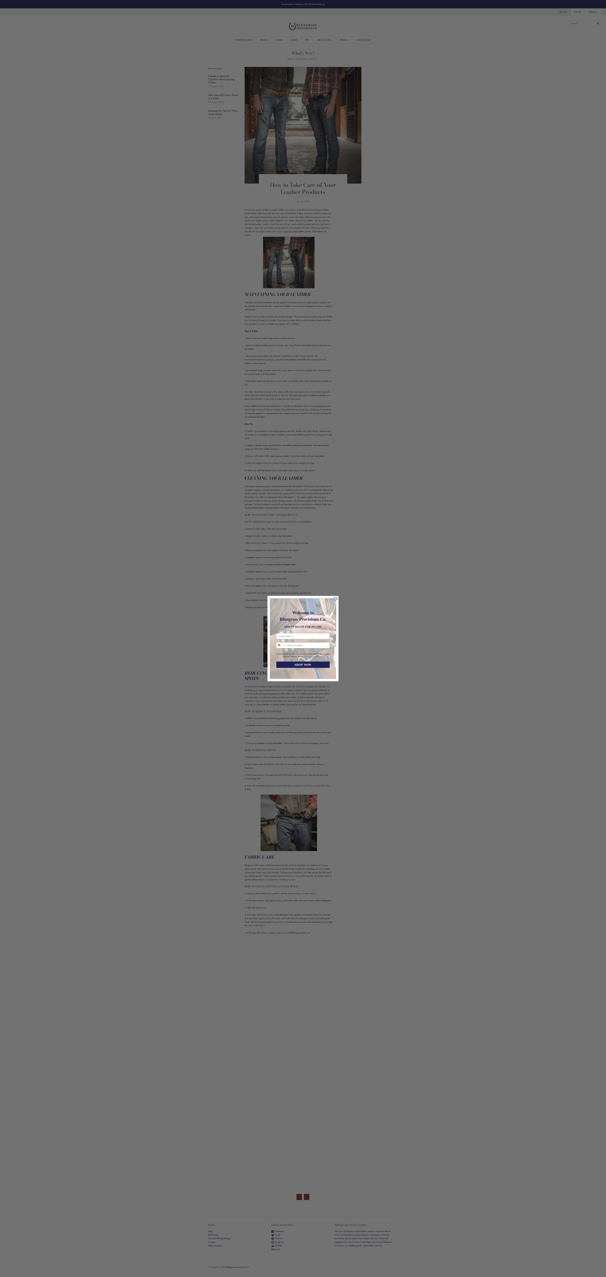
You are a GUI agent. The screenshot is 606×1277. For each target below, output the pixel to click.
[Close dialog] (335, 598)
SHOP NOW (303, 665)
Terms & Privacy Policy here (313, 656)
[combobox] (281, 645)
